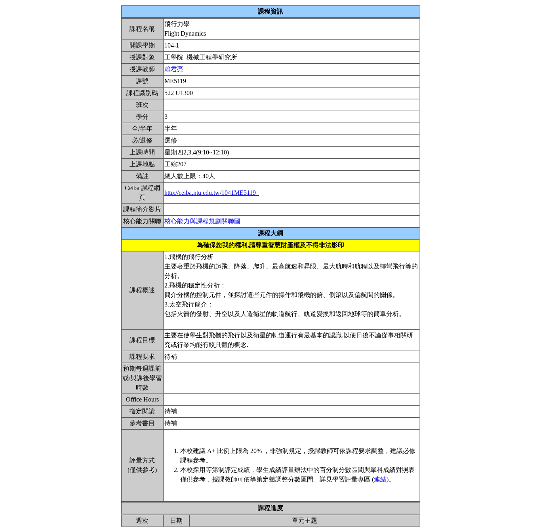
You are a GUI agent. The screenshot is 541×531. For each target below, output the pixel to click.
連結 (380, 479)
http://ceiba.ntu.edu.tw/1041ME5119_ (211, 192)
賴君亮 (173, 69)
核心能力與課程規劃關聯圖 (202, 221)
